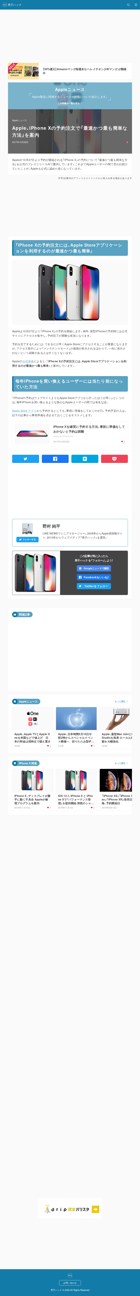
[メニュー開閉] (135, 4)
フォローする (29, 539)
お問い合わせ (70, 1282)
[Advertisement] (70, 208)
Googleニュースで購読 (96, 568)
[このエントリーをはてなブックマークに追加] (84, 459)
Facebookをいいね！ (96, 577)
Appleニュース (19, 120)
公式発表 (28, 361)
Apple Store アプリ (24, 411)
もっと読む (120, 701)
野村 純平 (51, 526)
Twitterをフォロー (96, 586)
